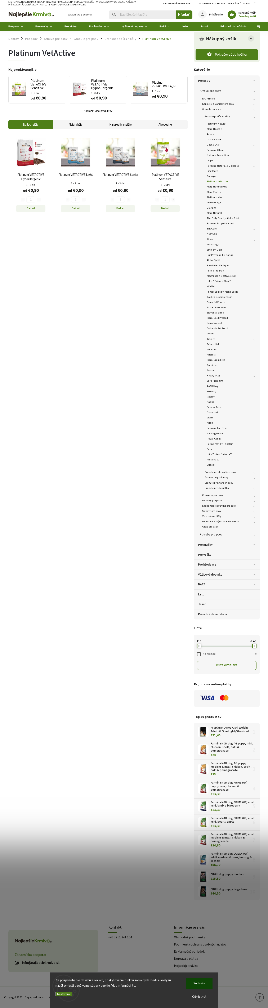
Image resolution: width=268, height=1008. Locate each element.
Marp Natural (214, 213)
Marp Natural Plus (217, 187)
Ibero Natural (214, 323)
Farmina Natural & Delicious (223, 166)
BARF (201, 584)
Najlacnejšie (31, 124)
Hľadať (184, 14)
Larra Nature (214, 139)
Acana (210, 134)
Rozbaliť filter (226, 665)
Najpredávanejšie (120, 124)
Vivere (210, 417)
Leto (201, 594)
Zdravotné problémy (216, 477)
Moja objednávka (186, 965)
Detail (31, 208)
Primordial (213, 344)
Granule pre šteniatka (217, 488)
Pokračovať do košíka (231, 54)
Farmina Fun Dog (217, 428)
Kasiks (210, 402)
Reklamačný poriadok (189, 951)
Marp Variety (214, 192)
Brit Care (211, 229)
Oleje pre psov (210, 527)
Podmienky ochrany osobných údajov (224, 3)
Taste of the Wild (216, 307)
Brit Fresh (212, 349)
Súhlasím (199, 983)
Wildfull (211, 286)
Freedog (211, 391)
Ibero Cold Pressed (217, 318)
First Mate (212, 171)
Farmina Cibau (215, 150)
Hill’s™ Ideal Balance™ (219, 454)
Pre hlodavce (207, 564)
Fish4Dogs (213, 244)
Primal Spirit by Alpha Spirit (222, 292)
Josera (211, 333)
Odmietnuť (199, 997)
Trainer (211, 339)
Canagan (212, 176)
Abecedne (165, 124)
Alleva (210, 239)
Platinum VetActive (217, 181)
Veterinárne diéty (211, 516)
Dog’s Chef (213, 145)
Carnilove (212, 365)
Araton (211, 370)
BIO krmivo (208, 99)
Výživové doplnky (210, 574)
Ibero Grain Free (216, 360)
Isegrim (211, 397)
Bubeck (211, 465)
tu (133, 986)
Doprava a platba (186, 958)
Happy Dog (213, 375)
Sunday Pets (213, 407)
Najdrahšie (75, 124)
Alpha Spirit (213, 260)
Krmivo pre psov (210, 91)
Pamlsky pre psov (212, 500)
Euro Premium (215, 381)
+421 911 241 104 (120, 937)
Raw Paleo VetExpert (218, 265)
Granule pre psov (212, 109)
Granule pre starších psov (219, 483)
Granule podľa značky (217, 116)
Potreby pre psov (211, 535)
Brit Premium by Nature (220, 255)
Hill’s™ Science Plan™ (219, 281)
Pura (209, 449)
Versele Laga (214, 202)
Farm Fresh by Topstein (220, 444)
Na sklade (229, 654)
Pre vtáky (204, 554)
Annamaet (213, 459)
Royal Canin (214, 439)
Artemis (211, 355)
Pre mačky (205, 544)
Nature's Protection (218, 155)
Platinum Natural (216, 124)
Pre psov (204, 80)
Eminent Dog (214, 250)
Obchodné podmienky (177, 3)
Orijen (210, 160)
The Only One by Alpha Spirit (223, 218)
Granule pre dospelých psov (220, 472)
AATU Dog (212, 386)
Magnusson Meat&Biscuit (221, 276)
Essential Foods (216, 302)
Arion (210, 423)
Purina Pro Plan (215, 271)
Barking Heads (215, 433)
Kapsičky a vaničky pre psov (218, 104)
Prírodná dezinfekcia (212, 614)
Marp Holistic (214, 129)
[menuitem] (18, 26)
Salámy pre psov (211, 511)
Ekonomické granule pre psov (219, 506)
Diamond (212, 412)
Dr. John (211, 208)
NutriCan (212, 234)
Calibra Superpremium (219, 297)
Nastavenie (64, 994)
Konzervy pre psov (212, 495)
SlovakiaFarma (215, 313)
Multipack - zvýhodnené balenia (220, 521)
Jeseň (202, 604)
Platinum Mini (214, 197)
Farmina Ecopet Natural (220, 223)
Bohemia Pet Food (217, 328)
